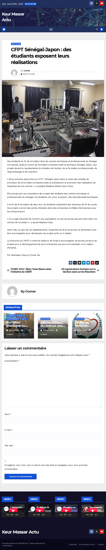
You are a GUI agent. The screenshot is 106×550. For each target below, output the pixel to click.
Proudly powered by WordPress (15, 543)
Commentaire (12, 361)
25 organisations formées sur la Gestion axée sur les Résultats (78, 270)
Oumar (27, 70)
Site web (9, 445)
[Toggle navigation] (51, 29)
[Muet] (20, 514)
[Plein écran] (22, 514)
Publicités (73, 544)
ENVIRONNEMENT (13, 319)
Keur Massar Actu (20, 532)
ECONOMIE (10, 315)
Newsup (39, 543)
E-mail (8, 430)
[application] (13, 510)
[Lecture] (5, 514)
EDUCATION (16, 44)
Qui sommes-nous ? (87, 544)
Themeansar (7, 546)
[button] (97, 29)
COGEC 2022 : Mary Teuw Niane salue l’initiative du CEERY (31, 270)
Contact (101, 544)
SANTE (24, 319)
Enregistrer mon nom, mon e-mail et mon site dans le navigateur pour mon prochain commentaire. (46, 467)
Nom (8, 414)
